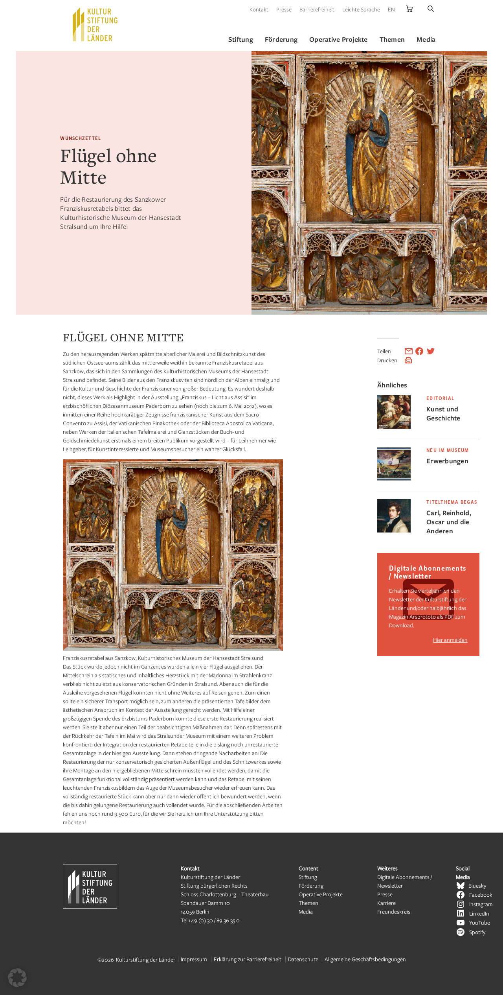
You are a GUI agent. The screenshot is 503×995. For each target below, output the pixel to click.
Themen (308, 903)
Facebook (480, 894)
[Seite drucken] (408, 360)
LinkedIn (479, 913)
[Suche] (430, 9)
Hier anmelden (450, 639)
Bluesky (477, 885)
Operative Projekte (321, 894)
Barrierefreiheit (316, 9)
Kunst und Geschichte (443, 413)
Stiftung (308, 877)
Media (306, 911)
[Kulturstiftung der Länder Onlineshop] (409, 9)
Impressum (194, 959)
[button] (17, 977)
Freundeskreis (393, 911)
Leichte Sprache (361, 9)
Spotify (477, 932)
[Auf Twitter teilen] (430, 351)
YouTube (479, 922)
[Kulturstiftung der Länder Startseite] (95, 24)
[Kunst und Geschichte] (394, 426)
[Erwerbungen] (394, 478)
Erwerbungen (447, 460)
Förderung (311, 885)
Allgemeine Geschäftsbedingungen (365, 959)
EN (391, 9)
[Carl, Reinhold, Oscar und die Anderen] (394, 530)
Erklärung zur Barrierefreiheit (247, 959)
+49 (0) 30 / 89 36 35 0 (214, 920)
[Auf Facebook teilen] (419, 351)
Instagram (481, 904)
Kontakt (259, 9)
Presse (284, 9)
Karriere (386, 903)
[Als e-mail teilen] (409, 351)
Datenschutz (303, 959)
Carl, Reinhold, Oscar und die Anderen (448, 521)
